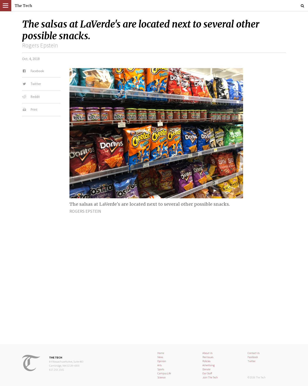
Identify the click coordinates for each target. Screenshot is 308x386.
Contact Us (254, 353)
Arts (159, 365)
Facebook (253, 357)
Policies (206, 361)
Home (160, 353)
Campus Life (164, 373)
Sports (160, 369)
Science (161, 377)
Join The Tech (210, 377)
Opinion (161, 361)
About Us (207, 353)
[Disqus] (154, 275)
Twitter (251, 361)
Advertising (208, 365)
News (160, 357)
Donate (206, 369)
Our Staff (207, 373)
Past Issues (207, 357)
